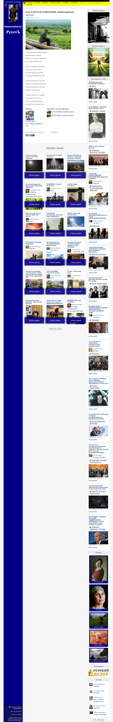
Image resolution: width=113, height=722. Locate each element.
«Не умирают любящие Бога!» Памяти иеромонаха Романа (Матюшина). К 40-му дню (98, 381)
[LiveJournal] (33, 135)
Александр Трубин (99, 690)
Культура (95, 111)
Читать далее (34, 175)
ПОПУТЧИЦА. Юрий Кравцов (62, 115)
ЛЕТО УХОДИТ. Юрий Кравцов (62, 112)
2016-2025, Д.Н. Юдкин (16, 711)
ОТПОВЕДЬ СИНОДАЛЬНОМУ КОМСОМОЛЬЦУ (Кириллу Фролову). (98, 176)
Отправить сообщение (16, 707)
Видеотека (94, 153)
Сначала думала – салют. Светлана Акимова (32, 156)
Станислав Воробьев (99, 712)
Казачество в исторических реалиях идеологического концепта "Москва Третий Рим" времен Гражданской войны (98, 448)
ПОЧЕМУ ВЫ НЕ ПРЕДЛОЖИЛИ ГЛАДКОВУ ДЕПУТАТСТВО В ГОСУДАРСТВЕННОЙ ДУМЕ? (98, 309)
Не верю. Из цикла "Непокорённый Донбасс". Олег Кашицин (74, 244)
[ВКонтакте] (27, 135)
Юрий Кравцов (98, 697)
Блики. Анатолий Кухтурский (73, 214)
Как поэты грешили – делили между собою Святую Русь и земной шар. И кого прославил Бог (34, 274)
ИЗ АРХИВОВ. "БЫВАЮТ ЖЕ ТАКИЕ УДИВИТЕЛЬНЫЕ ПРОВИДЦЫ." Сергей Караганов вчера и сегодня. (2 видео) (97, 520)
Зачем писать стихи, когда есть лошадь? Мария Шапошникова (54, 301)
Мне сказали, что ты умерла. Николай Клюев (33, 214)
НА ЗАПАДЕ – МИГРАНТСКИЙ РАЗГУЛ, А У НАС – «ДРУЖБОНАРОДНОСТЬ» (98, 216)
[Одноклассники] (29, 135)
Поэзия (31, 15)
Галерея (99, 552)
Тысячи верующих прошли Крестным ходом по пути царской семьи (98, 487)
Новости (95, 254)
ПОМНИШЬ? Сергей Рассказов (53, 185)
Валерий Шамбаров (99, 684)
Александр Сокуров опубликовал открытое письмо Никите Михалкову (97, 249)
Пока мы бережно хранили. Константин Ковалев (34, 301)
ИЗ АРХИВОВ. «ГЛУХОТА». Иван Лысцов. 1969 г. (98, 107)
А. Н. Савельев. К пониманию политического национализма (95, 343)
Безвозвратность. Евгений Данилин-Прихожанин (53, 243)
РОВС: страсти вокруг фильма (97, 147)
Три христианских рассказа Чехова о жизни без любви (98, 279)
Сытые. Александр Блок (74, 272)
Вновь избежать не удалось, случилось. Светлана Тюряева (74, 156)
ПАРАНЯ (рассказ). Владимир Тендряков (97, 83)
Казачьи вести (95, 462)
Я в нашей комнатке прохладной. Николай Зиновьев (34, 185)
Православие (97, 186)
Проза (94, 86)
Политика (95, 150)
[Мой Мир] (31, 135)
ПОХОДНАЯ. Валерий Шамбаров (33, 243)
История (102, 153)
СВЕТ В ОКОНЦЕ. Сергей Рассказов (52, 272)
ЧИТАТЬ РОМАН (99, 11)
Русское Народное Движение (96, 189)
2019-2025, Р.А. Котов (16, 714)
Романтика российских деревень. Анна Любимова (54, 214)
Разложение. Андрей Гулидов (54, 156)
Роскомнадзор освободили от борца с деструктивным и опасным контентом (98, 416)
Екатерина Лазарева (99, 706)
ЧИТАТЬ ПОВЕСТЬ (98, 46)
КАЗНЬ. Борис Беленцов (72, 185)
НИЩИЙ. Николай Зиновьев (74, 301)
